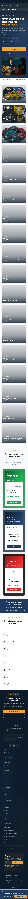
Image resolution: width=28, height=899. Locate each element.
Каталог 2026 (7, 820)
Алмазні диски (7, 760)
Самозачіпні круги (8, 770)
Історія (5, 782)
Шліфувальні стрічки (8, 773)
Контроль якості (8, 790)
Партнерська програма (9, 797)
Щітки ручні (6, 767)
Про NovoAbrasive (8, 779)
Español (8, 880)
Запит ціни (14, 716)
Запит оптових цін (14, 54)
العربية (7, 882)
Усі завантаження (8, 823)
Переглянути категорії (14, 49)
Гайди (5, 810)
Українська (8, 875)
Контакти (7, 827)
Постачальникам (8, 802)
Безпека (6, 813)
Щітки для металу (8, 765)
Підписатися (18, 862)
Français (15, 877)
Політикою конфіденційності (12, 866)
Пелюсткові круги (8, 757)
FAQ (5, 818)
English (16, 875)
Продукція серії (13, 502)
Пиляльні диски (7, 762)
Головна (3, 9)
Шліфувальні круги (22, 79)
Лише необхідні (7, 896)
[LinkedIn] (14, 745)
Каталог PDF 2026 (15, 711)
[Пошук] (17, 5)
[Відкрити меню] (24, 5)
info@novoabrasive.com (11, 840)
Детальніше (20, 893)
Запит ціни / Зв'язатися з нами (14, 868)
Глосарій (6, 815)
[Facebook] (10, 745)
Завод (5, 784)
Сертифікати (7, 787)
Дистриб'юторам (8, 800)
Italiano (14, 880)
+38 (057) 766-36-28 (10, 836)
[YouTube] (17, 745)
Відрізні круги (9, 79)
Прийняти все (20, 896)
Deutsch (8, 877)
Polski (21, 880)
